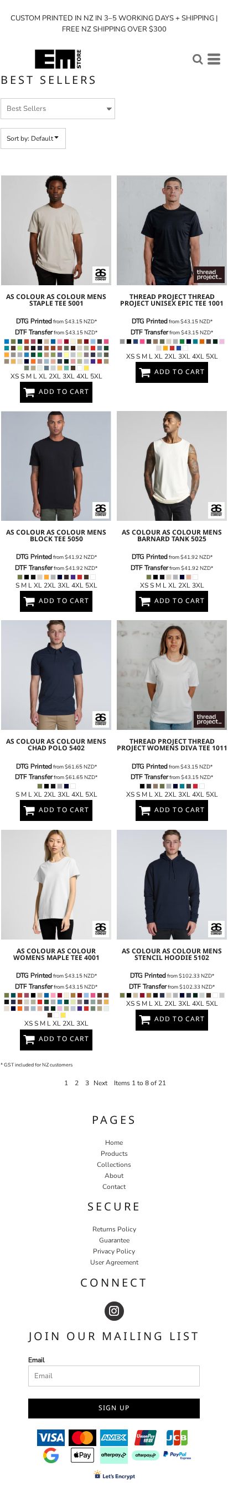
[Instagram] (114, 1311)
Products (114, 1153)
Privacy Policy (114, 1251)
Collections (114, 1164)
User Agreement (114, 1262)
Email (36, 1360)
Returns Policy (114, 1229)
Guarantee (114, 1240)
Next (100, 1083)
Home (114, 1142)
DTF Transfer (34, 332)
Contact (114, 1186)
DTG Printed (34, 321)
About (114, 1175)
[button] (197, 59)
